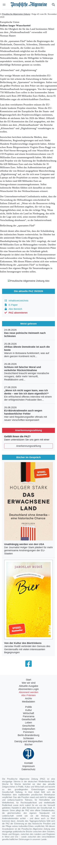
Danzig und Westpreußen (28, 741)
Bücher (29, 744)
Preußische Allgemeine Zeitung (16, 14)
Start (28, 679)
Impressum (28, 766)
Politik (28, 707)
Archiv (28, 698)
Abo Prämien (28, 695)
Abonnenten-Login (28, 689)
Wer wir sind (28, 682)
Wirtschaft (28, 713)
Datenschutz (28, 769)
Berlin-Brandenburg (28, 735)
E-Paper (12, 305)
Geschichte (28, 725)
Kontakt (28, 763)
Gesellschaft (28, 719)
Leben (28, 722)
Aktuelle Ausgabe (28, 686)
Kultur (28, 710)
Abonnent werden (28, 692)
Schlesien (28, 738)
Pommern (28, 732)
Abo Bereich (14, 309)
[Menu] (4, 4)
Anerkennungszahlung (28, 446)
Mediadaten (28, 701)
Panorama (28, 716)
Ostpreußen (28, 729)
